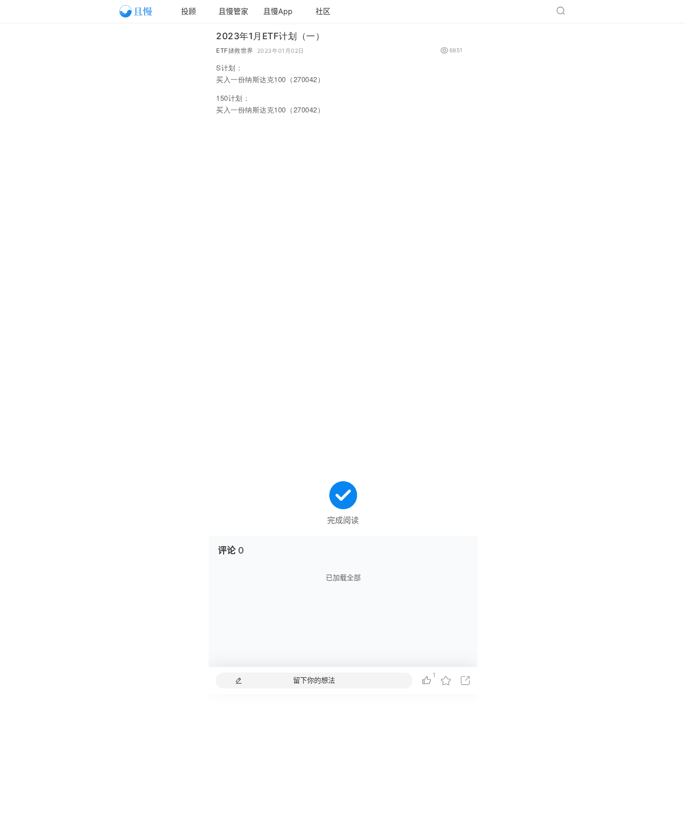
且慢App (278, 11)
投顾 (188, 11)
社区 (322, 11)
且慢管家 (233, 11)
